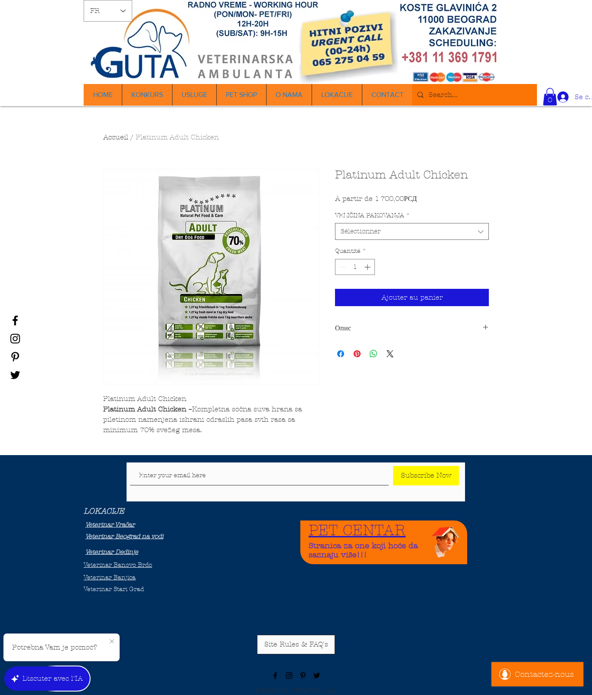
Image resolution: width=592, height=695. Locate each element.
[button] (550, 97)
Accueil (115, 137)
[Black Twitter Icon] (15, 375)
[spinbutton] (355, 267)
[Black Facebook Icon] (15, 320)
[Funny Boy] (446, 539)
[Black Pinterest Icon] (15, 356)
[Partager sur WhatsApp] (373, 354)
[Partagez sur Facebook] (340, 354)
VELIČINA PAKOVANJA (372, 215)
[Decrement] (341, 267)
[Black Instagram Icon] (15, 338)
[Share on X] (390, 354)
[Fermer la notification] (111, 642)
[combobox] (412, 231)
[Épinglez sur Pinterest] (357, 354)
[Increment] (368, 267)
